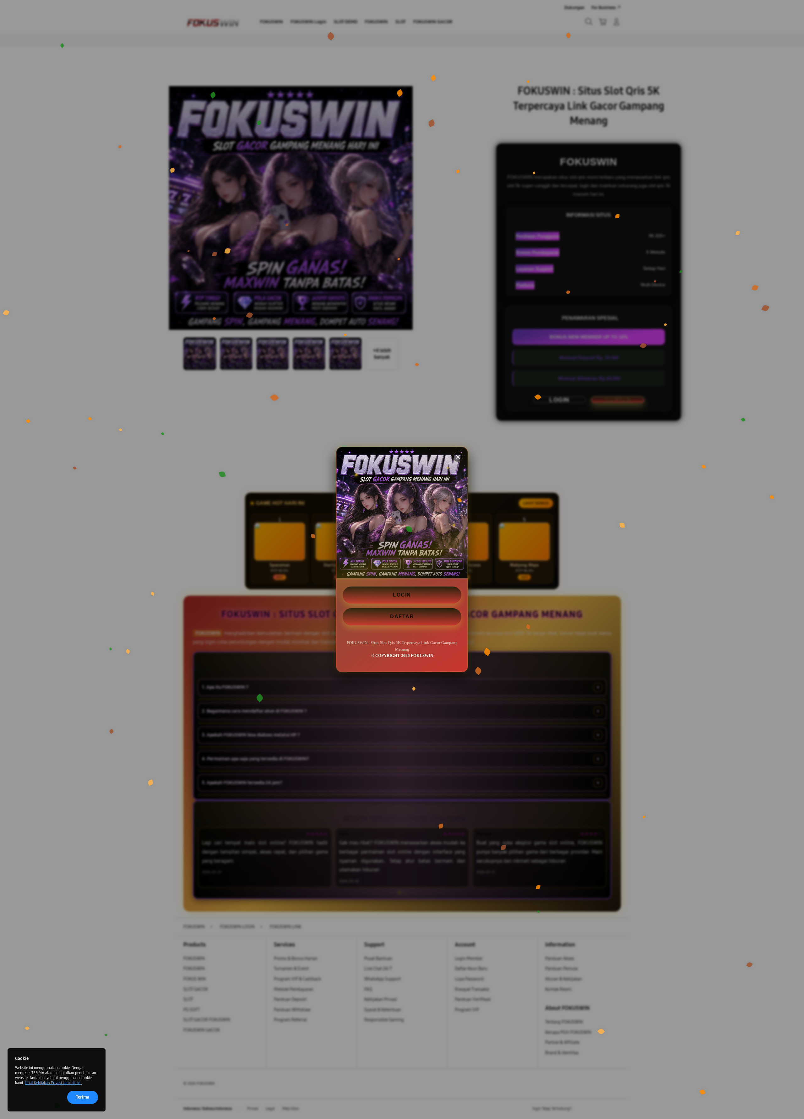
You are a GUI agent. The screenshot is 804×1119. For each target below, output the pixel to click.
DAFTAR (402, 617)
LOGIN (402, 595)
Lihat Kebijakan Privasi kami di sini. (53, 1083)
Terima (82, 1097)
